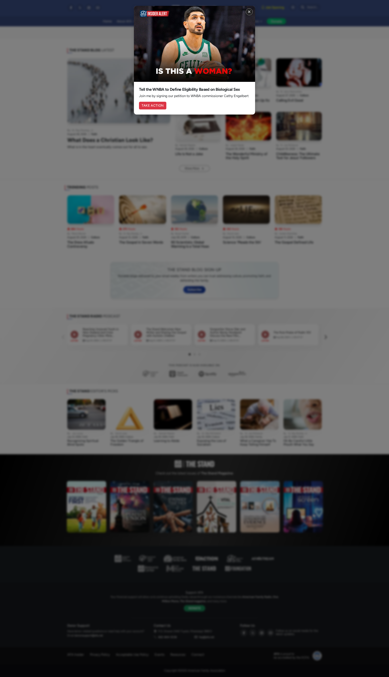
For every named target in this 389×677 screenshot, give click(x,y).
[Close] (249, 11)
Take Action (153, 105)
